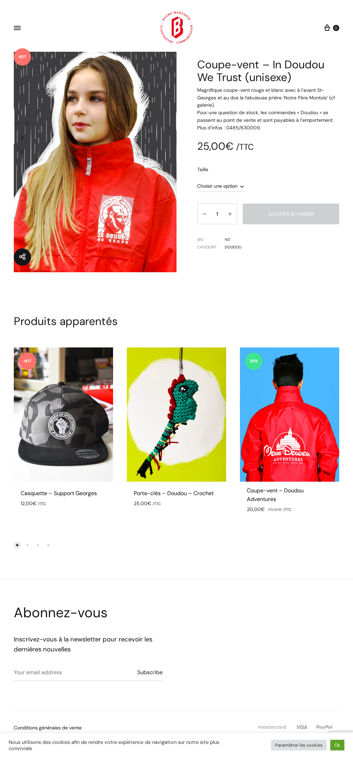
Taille (202, 169)
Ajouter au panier (291, 214)
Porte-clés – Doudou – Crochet (174, 493)
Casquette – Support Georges (59, 493)
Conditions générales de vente (48, 728)
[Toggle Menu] (17, 28)
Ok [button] (337, 745)
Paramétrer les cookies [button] (299, 745)
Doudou (233, 247)
